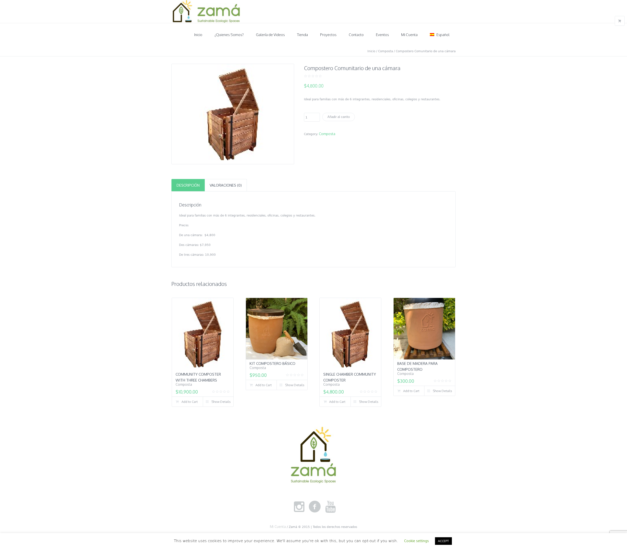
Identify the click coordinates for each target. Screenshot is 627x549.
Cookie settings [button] (416, 541)
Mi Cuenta (278, 526)
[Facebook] (315, 507)
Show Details (221, 402)
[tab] (188, 185)
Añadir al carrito (338, 117)
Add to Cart (189, 402)
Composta (385, 51)
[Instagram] (299, 507)
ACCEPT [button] (443, 541)
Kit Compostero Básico (272, 363)
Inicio (371, 51)
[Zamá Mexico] (313, 456)
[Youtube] (330, 507)
